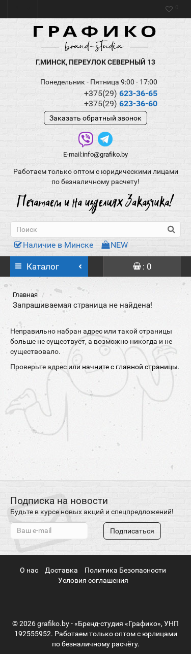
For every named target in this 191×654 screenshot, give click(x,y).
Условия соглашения (93, 580)
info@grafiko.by (105, 154)
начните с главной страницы (130, 367)
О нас (29, 570)
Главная (25, 295)
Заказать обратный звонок (95, 118)
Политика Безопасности (125, 570)
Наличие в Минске (58, 245)
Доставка (61, 570)
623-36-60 (120, 103)
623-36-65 (120, 93)
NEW (119, 245)
